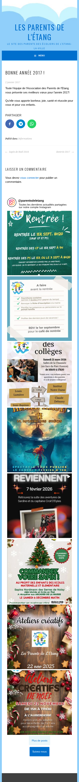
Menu (41, 55)
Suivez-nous (39, 751)
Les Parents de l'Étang (39, 32)
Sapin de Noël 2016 (18, 152)
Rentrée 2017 (63, 152)
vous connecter (29, 177)
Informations (25, 138)
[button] (39, 243)
